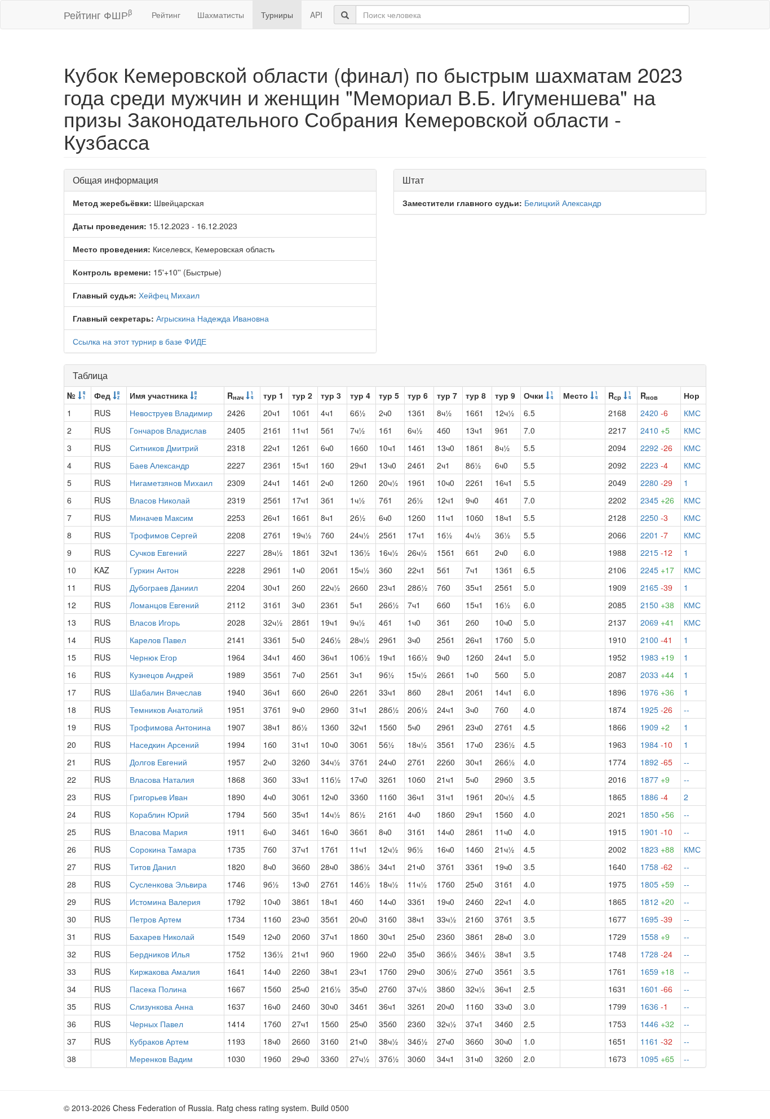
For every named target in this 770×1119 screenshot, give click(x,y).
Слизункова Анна (161, 1006)
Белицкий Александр (562, 202)
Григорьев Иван (159, 797)
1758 (656, 866)
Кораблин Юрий (159, 814)
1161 (656, 1041)
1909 (655, 727)
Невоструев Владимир (171, 412)
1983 (657, 657)
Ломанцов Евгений (164, 604)
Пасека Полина (158, 989)
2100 (656, 639)
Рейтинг (166, 14)
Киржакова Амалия (165, 971)
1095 (657, 1058)
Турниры (277, 14)
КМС (692, 412)
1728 (656, 954)
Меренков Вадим (161, 1058)
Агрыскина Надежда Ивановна (212, 318)
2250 (654, 517)
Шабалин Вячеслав (165, 692)
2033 (657, 674)
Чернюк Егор (153, 657)
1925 (656, 709)
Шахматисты (220, 14)
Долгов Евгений (158, 762)
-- (686, 709)
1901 (656, 831)
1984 (656, 744)
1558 (655, 936)
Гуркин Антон (154, 570)
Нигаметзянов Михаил (171, 482)
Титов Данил (153, 866)
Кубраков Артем (159, 1041)
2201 (654, 535)
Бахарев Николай (162, 936)
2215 (656, 552)
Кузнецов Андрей (161, 674)
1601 (656, 989)
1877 (655, 779)
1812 (657, 901)
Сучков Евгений (158, 552)
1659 (657, 971)
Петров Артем (156, 919)
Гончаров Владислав (168, 430)
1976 (657, 692)
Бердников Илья (160, 954)
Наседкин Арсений (164, 744)
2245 (657, 570)
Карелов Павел (158, 639)
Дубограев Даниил (164, 587)
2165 (656, 587)
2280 (656, 482)
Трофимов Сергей (163, 535)
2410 (655, 430)
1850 (657, 814)
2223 (654, 465)
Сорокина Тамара (163, 849)
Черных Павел (156, 1023)
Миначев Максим (161, 517)
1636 (654, 1006)
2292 (656, 447)
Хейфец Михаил (169, 295)
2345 (657, 500)
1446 (657, 1023)
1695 (656, 919)
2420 (654, 412)
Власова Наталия (162, 779)
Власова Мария (159, 831)
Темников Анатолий (166, 709)
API (316, 14)
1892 (656, 762)
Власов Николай (160, 500)
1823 (657, 849)
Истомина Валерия (165, 901)
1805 (657, 884)
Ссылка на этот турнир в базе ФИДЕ (139, 341)
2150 (657, 604)
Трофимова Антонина (170, 727)
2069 (657, 622)
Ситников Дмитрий (164, 447)
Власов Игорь (155, 622)
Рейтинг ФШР (98, 14)
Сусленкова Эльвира (168, 884)
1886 (654, 797)
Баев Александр (159, 465)
